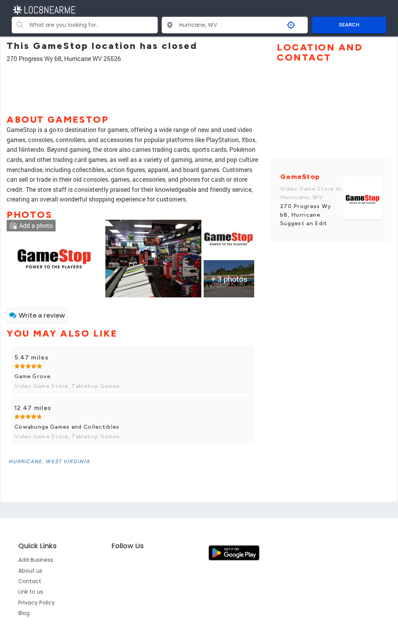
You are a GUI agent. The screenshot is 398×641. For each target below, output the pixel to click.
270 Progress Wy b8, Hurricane (306, 210)
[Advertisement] (133, 85)
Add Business (35, 560)
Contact (29, 581)
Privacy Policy (36, 602)
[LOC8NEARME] (44, 9)
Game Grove (32, 376)
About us (30, 571)
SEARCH (349, 25)
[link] (55, 258)
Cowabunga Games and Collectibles (67, 427)
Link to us (30, 592)
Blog (24, 613)
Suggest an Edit (304, 223)
